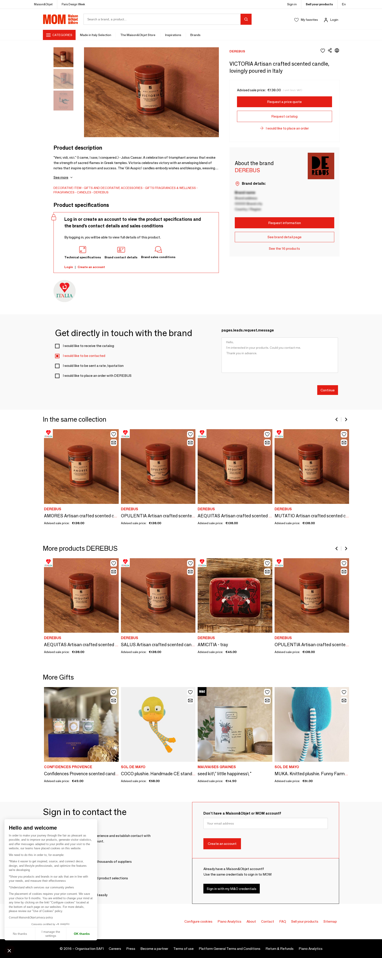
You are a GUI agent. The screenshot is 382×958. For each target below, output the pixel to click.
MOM (60, 19)
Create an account (91, 267)
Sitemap (330, 921)
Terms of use (183, 949)
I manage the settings (51, 933)
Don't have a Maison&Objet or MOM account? (242, 813)
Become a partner (154, 949)
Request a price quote (284, 102)
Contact (267, 921)
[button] (9, 950)
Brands (195, 35)
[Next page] (345, 419)
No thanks (20, 933)
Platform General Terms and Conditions (229, 949)
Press (130, 949)
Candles (84, 192)
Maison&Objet (43, 4)
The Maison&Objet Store (138, 35)
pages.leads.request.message (248, 330)
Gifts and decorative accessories (113, 188)
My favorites (309, 20)
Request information (284, 223)
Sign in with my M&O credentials (231, 889)
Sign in (292, 4)
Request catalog (284, 116)
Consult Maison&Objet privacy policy (31, 917)
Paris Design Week (73, 4)
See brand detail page (284, 237)
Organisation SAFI (89, 949)
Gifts (149, 188)
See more (60, 177)
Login (334, 20)
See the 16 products (284, 248)
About (251, 921)
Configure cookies (198, 921)
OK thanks (82, 933)
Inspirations (173, 35)
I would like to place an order (287, 128)
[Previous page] (336, 419)
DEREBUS (101, 192)
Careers (115, 949)
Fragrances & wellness (175, 188)
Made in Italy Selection (95, 35)
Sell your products (319, 4)
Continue (328, 390)
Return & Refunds (279, 949)
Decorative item (67, 188)
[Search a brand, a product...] (246, 19)
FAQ (282, 921)
